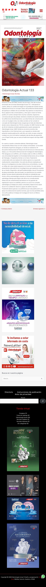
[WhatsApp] (4, 12)
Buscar (23, 397)
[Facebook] (3, 10)
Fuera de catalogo (22, 415)
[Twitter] (9, 10)
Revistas (17, 94)
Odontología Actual (8, 94)
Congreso (22, 413)
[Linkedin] (12, 10)
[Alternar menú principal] (41, 10)
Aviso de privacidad (23, 394)
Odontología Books (21, 417)
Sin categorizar (22, 423)
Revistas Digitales (22, 419)
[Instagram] (6, 10)
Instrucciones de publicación (29, 392)
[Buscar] (43, 401)
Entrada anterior (6, 209)
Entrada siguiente (39, 209)
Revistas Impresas (22, 421)
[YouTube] (15, 10)
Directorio (9, 392)
